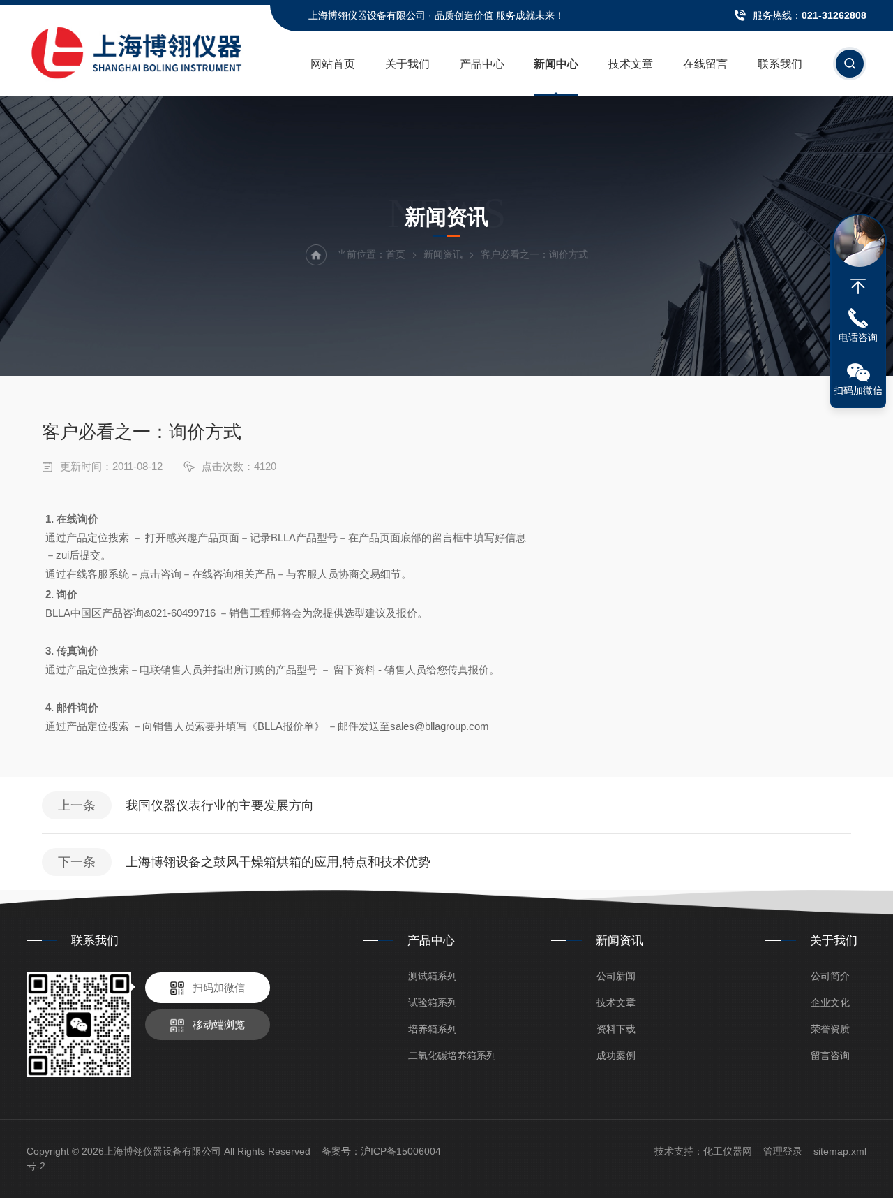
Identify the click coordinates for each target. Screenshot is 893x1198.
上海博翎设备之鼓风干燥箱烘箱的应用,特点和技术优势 (278, 862)
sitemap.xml (839, 1151)
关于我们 (407, 64)
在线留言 (705, 64)
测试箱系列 (432, 975)
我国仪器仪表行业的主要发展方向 (220, 805)
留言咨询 (830, 1055)
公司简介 (830, 975)
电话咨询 (858, 337)
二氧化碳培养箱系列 (452, 1055)
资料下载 (616, 1029)
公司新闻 (616, 975)
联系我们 (780, 64)
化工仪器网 (727, 1151)
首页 (395, 254)
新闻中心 (556, 64)
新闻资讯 (443, 254)
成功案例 (616, 1055)
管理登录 (782, 1151)
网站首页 (332, 64)
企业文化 (830, 1002)
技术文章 (630, 64)
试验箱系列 (432, 1002)
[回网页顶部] (858, 286)
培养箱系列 (432, 1029)
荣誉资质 (830, 1029)
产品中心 (482, 64)
